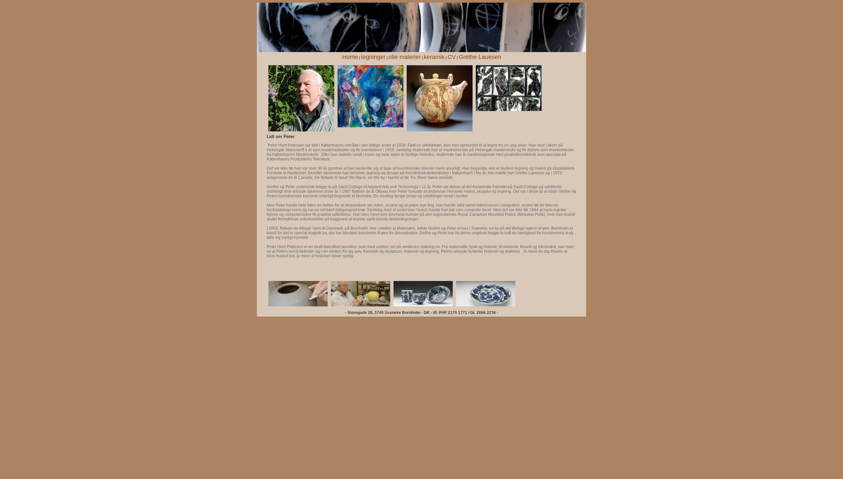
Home (350, 57)
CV (452, 57)
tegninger (373, 57)
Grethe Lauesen (480, 57)
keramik (434, 57)
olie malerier (405, 57)
